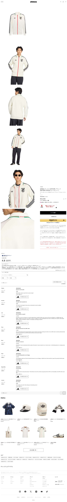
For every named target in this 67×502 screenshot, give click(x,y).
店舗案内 (44, 478)
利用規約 (18, 497)
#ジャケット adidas (28, 457)
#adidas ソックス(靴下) (46, 459)
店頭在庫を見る (53, 216)
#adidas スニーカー (4, 457)
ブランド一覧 (32, 486)
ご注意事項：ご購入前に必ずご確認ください (52, 247)
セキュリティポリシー (38, 497)
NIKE (30, 478)
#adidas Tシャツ (21, 457)
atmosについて (45, 486)
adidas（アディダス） (6, 472)
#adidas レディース (4, 459)
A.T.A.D (21, 483)
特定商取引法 (23, 497)
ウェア (11, 472)
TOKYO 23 (21, 481)
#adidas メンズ (19, 459)
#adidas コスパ (25, 459)
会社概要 (44, 497)
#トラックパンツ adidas (38, 459)
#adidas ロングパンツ (36, 457)
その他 (2, 483)
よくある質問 (44, 481)
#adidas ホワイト (3, 461)
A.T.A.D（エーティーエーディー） (7, 473)
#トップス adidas (60, 459)
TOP (1, 472)
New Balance (31, 484)
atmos (21, 478)
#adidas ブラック (31, 459)
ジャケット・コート (15, 472)
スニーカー (2, 478)
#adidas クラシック (43, 457)
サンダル (2, 481)
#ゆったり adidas (54, 459)
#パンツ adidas (16, 457)
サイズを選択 (53, 212)
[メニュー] (2, 2)
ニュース (56, 476)
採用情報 (48, 497)
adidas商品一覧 (33, 450)
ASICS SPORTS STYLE (33, 481)
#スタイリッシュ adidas (57, 457)
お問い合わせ (44, 483)
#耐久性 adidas (50, 457)
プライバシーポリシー (30, 497)
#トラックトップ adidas (11, 459)
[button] (53, 221)
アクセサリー (12, 481)
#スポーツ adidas (10, 461)
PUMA (31, 483)
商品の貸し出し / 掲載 (46, 484)
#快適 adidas (10, 457)
